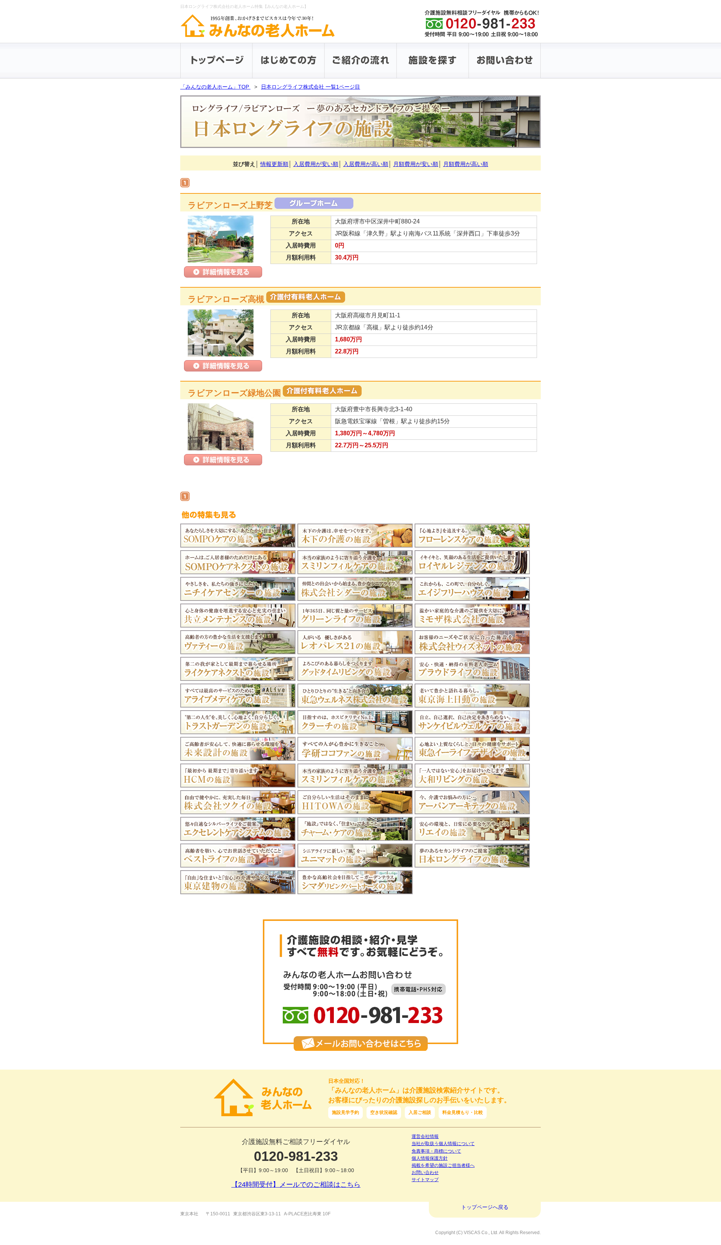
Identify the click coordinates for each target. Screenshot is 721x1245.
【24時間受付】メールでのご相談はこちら (295, 1184)
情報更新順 (274, 164)
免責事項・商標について (436, 1151)
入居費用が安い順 (315, 164)
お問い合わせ (425, 1172)
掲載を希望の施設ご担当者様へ (443, 1165)
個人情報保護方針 (430, 1158)
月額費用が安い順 (415, 164)
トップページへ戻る (484, 1207)
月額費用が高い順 (465, 164)
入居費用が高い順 (365, 164)
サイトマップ (425, 1179)
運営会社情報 (425, 1136)
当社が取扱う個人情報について (443, 1143)
